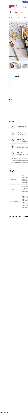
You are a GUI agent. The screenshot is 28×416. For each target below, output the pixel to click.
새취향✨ (16, 12)
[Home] (9, 17)
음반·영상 (23, 12)
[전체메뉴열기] (10, 12)
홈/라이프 (13, 17)
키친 (19, 17)
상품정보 (17, 77)
